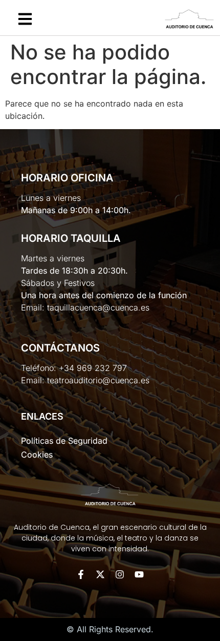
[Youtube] (139, 574)
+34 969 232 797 (93, 368)
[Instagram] (119, 574)
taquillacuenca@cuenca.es (98, 307)
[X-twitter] (100, 574)
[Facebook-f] (80, 574)
